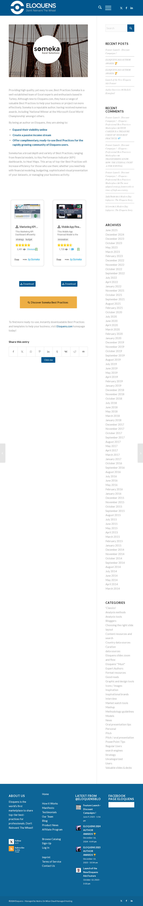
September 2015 (115, 510)
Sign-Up (46, 843)
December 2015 (115, 497)
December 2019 (115, 342)
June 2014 (112, 575)
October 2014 (114, 558)
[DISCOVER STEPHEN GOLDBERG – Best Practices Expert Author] (140, 453)
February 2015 (114, 541)
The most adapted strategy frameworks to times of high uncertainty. (120, 186)
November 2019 (115, 346)
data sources (113, 651)
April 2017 (112, 450)
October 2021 (114, 294)
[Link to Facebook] (126, 7)
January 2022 (113, 286)
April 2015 (112, 532)
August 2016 (113, 471)
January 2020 (113, 338)
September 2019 (115, 355)
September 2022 (115, 273)
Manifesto (48, 807)
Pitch (109, 733)
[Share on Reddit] (74, 351)
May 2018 (112, 411)
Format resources (116, 672)
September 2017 (115, 437)
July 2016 (111, 476)
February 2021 (114, 307)
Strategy (111, 754)
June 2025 (112, 230)
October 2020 (114, 312)
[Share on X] (22, 351)
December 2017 (115, 424)
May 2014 (112, 579)
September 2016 (115, 467)
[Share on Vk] (66, 351)
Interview (111, 698)
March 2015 (113, 536)
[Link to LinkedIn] (131, 7)
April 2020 (112, 325)
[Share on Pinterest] (39, 351)
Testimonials (49, 812)
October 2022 (114, 269)
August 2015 (113, 515)
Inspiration (112, 689)
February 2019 (114, 381)
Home (45, 794)
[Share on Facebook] (13, 351)
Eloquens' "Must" (115, 664)
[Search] (98, 8)
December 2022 (115, 260)
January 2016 (113, 493)
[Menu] (106, 8)
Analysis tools (114, 616)
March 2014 (113, 588)
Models (110, 715)
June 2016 (112, 480)
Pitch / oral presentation (120, 737)
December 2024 (115, 234)
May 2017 (112, 446)
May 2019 (112, 372)
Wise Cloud (51, 901)
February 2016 (114, 489)
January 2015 (113, 545)
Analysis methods (116, 612)
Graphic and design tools (120, 681)
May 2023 (112, 247)
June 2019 (112, 368)
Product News (50, 825)
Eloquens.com (64, 326)
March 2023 (113, 251)
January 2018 (113, 420)
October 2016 (114, 463)
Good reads (112, 676)
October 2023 (114, 243)
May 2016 (112, 484)
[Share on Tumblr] (57, 351)
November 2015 (115, 502)
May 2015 (112, 528)
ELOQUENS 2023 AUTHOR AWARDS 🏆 (91, 851)
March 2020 (113, 329)
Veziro (39, 901)
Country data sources (118, 642)
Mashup (110, 707)
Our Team (47, 816)
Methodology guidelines (120, 711)
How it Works (50, 803)
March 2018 (113, 415)
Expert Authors (114, 668)
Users (109, 763)
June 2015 (112, 523)
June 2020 (112, 320)
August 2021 (113, 303)
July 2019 (111, 364)
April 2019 (112, 376)
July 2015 (111, 519)
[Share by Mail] (83, 351)
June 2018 (112, 407)
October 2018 (114, 398)
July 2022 (111, 277)
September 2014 (115, 562)
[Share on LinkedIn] (48, 351)
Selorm (109, 206)
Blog (45, 820)
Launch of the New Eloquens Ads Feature (90, 872)
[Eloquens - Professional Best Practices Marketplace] (33, 8)
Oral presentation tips (118, 724)
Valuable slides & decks (119, 767)
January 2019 (113, 385)
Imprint (46, 857)
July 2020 (111, 316)
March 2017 (113, 454)
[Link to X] (121, 7)
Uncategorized (114, 758)
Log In (45, 847)
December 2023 (115, 238)
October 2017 (114, 433)
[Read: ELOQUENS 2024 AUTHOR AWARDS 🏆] (78, 828)
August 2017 (113, 441)
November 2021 (115, 290)
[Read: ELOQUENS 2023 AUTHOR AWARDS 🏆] (78, 849)
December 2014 (115, 549)
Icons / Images (114, 685)
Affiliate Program (52, 829)
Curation (111, 646)
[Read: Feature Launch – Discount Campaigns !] (78, 807)
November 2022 (115, 264)
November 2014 (115, 553)
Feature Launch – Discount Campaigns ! (92, 809)
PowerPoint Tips (115, 741)
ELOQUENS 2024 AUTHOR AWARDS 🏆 (91, 830)
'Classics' (111, 607)
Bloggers (111, 620)
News (109, 720)
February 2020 (114, 333)
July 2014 (111, 571)
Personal (111, 728)
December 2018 (115, 390)
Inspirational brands (117, 694)
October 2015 (114, 506)
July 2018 (111, 402)
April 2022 (112, 282)
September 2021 (115, 299)
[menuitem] (98, 8)
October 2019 (114, 351)
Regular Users (114, 746)
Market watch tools (117, 702)
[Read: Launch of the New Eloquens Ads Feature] (78, 870)
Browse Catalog (51, 839)
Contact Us (48, 865)
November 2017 (115, 428)
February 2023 (114, 256)
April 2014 (112, 584)
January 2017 (113, 459)
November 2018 (115, 394)
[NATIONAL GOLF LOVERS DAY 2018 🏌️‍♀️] (2, 453)
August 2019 (113, 359)
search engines (114, 750)
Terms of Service (51, 861)
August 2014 (113, 566)
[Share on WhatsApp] (31, 351)
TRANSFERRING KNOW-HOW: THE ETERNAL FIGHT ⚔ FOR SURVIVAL (119, 162)
